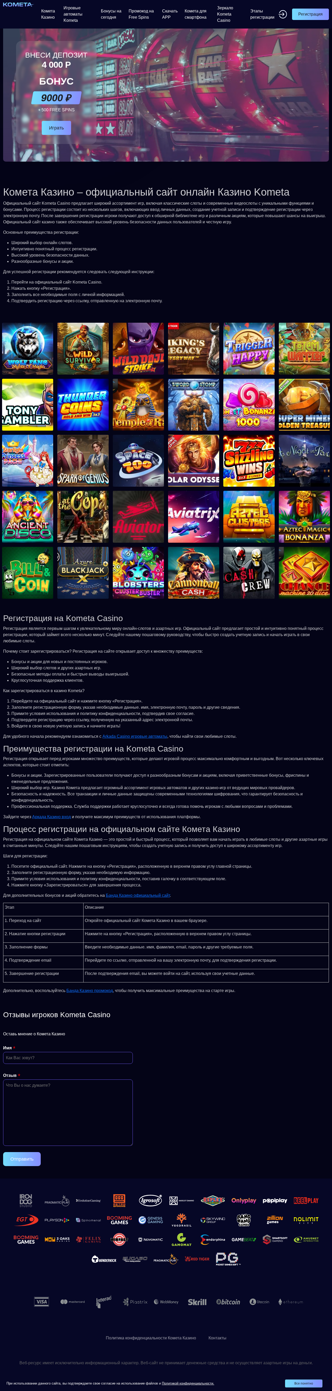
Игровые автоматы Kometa (73, 14)
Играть (56, 127)
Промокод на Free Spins (141, 14)
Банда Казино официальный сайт (138, 895)
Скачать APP (170, 14)
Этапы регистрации (262, 14)
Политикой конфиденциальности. (188, 1383)
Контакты (217, 1338)
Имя (7, 1048)
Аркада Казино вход (51, 817)
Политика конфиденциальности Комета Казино (151, 1338)
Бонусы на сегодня (111, 14)
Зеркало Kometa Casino (225, 14)
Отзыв (10, 1075)
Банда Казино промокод (89, 990)
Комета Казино (48, 14)
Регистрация (310, 14)
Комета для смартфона (195, 14)
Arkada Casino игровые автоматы (134, 736)
